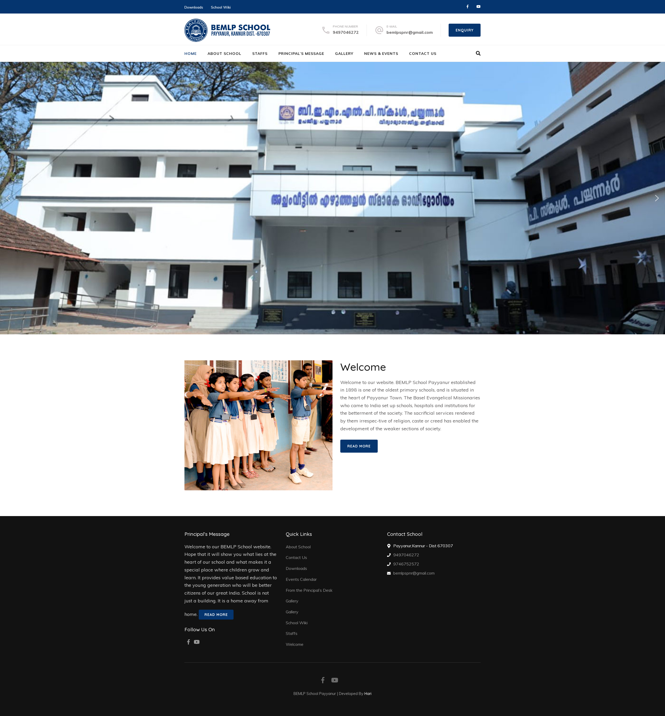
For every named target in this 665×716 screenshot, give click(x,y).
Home (190, 53)
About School (224, 53)
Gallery (344, 53)
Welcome (294, 644)
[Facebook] (468, 6)
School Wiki (221, 7)
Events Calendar (301, 579)
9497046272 (346, 32)
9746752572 (406, 564)
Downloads (193, 7)
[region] (332, 198)
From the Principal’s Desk (309, 590)
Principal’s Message (301, 53)
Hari (367, 693)
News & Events (381, 53)
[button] (8, 198)
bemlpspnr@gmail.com (410, 32)
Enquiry (465, 30)
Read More (359, 446)
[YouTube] (478, 6)
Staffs (260, 53)
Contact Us (422, 53)
